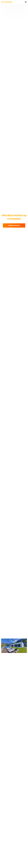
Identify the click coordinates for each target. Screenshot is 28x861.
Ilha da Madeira (6, 2)
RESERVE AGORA (14, 225)
